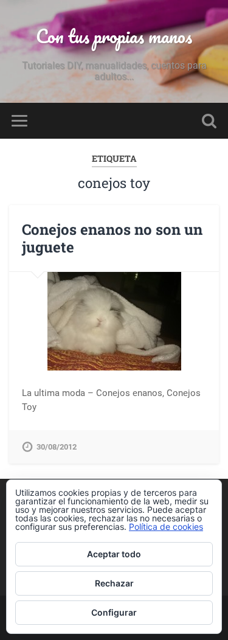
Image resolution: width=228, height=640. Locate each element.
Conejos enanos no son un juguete (112, 238)
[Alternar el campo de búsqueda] (209, 121)
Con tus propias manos (114, 36)
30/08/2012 (56, 446)
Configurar (114, 612)
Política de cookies (166, 526)
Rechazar (114, 583)
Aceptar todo (114, 554)
